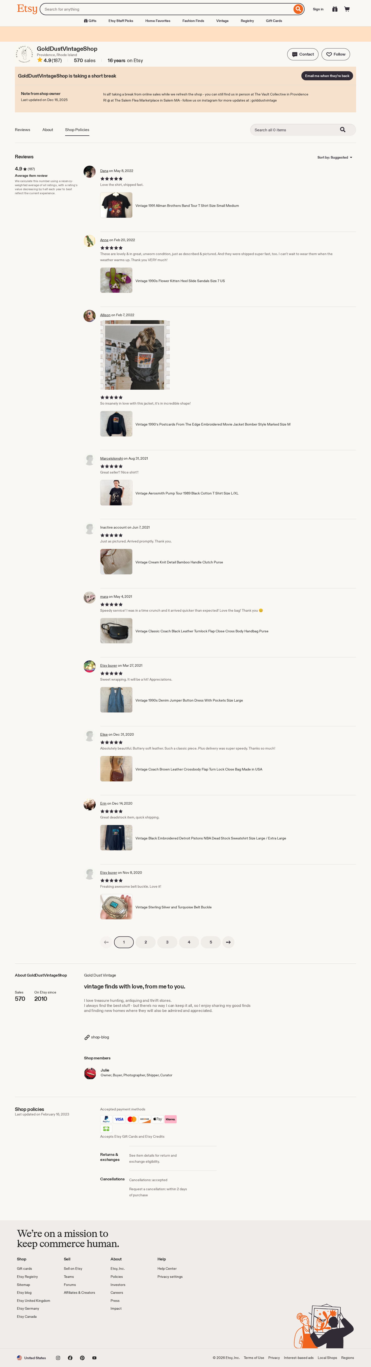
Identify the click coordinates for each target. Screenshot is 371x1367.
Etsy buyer (108, 665)
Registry (247, 21)
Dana (104, 171)
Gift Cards (274, 21)
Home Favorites (157, 21)
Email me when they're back (327, 76)
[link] (106, 942)
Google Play (72, 1334)
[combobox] (166, 9)
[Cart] (347, 9)
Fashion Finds (193, 21)
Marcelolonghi (111, 458)
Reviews (22, 129)
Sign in (318, 9)
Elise (104, 734)
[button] (303, 54)
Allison (105, 315)
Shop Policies (77, 129)
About (47, 129)
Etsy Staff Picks (121, 21)
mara (104, 596)
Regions (347, 1358)
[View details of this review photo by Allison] (135, 355)
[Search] (298, 9)
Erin (103, 803)
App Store (34, 1334)
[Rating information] (40, 61)
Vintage (222, 21)
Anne (104, 240)
